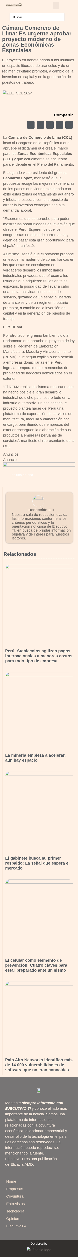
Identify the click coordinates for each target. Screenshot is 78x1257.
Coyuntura (15, 1196)
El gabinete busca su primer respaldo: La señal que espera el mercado (37, 863)
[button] (56, 5)
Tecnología (15, 1211)
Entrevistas (15, 1204)
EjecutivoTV (16, 1226)
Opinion (12, 1219)
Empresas (14, 1189)
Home (11, 1181)
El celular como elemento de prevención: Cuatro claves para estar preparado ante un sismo (36, 965)
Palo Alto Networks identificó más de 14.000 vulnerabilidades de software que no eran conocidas (39, 1065)
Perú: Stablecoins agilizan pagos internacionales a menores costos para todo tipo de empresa (38, 656)
